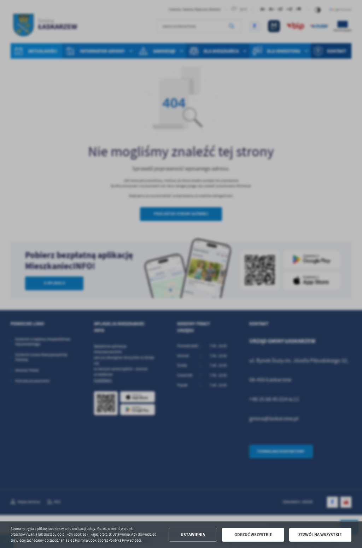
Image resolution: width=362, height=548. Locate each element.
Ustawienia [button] (193, 534)
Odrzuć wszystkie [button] (253, 534)
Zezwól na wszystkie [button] (320, 534)
